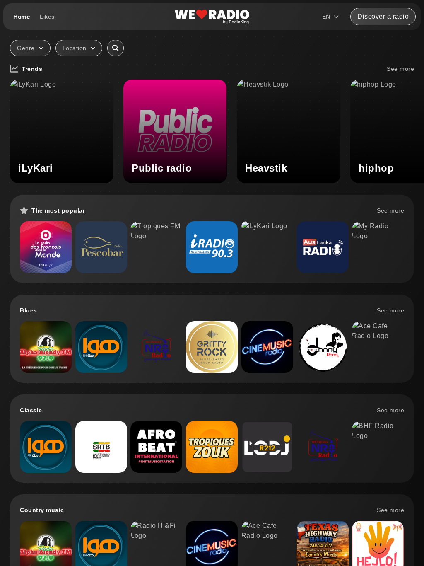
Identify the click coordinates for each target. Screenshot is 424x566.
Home (21, 16)
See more (400, 68)
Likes (47, 16)
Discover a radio (383, 16)
